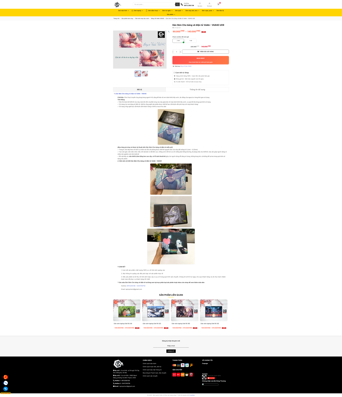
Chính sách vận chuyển (150, 376)
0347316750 (141, 286)
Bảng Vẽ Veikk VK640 (157, 18)
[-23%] (127, 321)
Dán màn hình (122, 10)
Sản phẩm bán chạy (127, 18)
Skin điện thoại (153, 10)
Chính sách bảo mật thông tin (152, 370)
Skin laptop (137, 10)
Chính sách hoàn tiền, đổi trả (152, 366)
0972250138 (131, 286)
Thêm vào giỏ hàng (207, 51)
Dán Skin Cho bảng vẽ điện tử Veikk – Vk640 (131, 94)
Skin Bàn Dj (220, 10)
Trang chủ (116, 18)
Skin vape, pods (207, 10)
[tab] (139, 89)
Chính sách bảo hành (149, 363)
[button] (169, 31)
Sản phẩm (170, 14)
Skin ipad (178, 10)
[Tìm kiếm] (177, 4)
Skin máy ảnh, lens (191, 10)
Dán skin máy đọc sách (142, 18)
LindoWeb (192, 395)
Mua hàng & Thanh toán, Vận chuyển (154, 373)
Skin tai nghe (166, 10)
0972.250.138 (189, 5)
